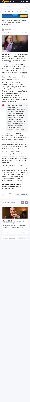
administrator (8, 29)
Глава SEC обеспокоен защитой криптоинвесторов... (13, 222)
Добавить (9, 194)
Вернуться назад (22, 194)
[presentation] (22, 202)
